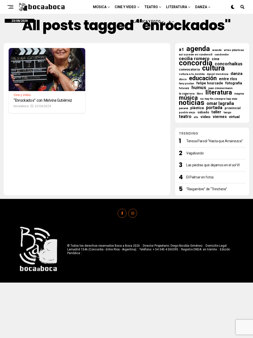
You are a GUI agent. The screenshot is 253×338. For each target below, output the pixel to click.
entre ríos (228, 79)
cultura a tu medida (192, 74)
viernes (220, 117)
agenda (198, 49)
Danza (201, 7)
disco (183, 79)
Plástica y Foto (146, 22)
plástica (197, 108)
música (188, 98)
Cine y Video (125, 7)
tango (227, 112)
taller (216, 112)
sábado (203, 112)
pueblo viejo (187, 112)
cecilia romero (194, 59)
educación (203, 78)
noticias (191, 103)
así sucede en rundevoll (195, 54)
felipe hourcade (209, 83)
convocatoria (189, 69)
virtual (234, 117)
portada (214, 108)
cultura (213, 68)
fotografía (233, 83)
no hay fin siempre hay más (218, 98)
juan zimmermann (220, 88)
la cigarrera (186, 93)
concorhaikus (228, 64)
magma (239, 93)
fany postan (186, 83)
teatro (185, 117)
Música (99, 7)
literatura (218, 92)
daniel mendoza (217, 74)
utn (196, 117)
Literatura (176, 7)
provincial (233, 108)
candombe (221, 54)
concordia (195, 63)
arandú (217, 50)
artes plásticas (234, 50)
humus (198, 88)
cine (215, 59)
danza (236, 73)
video (205, 117)
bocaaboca (21, 106)
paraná (183, 108)
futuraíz (184, 88)
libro (200, 93)
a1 (181, 49)
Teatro (151, 7)
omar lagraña (220, 103)
